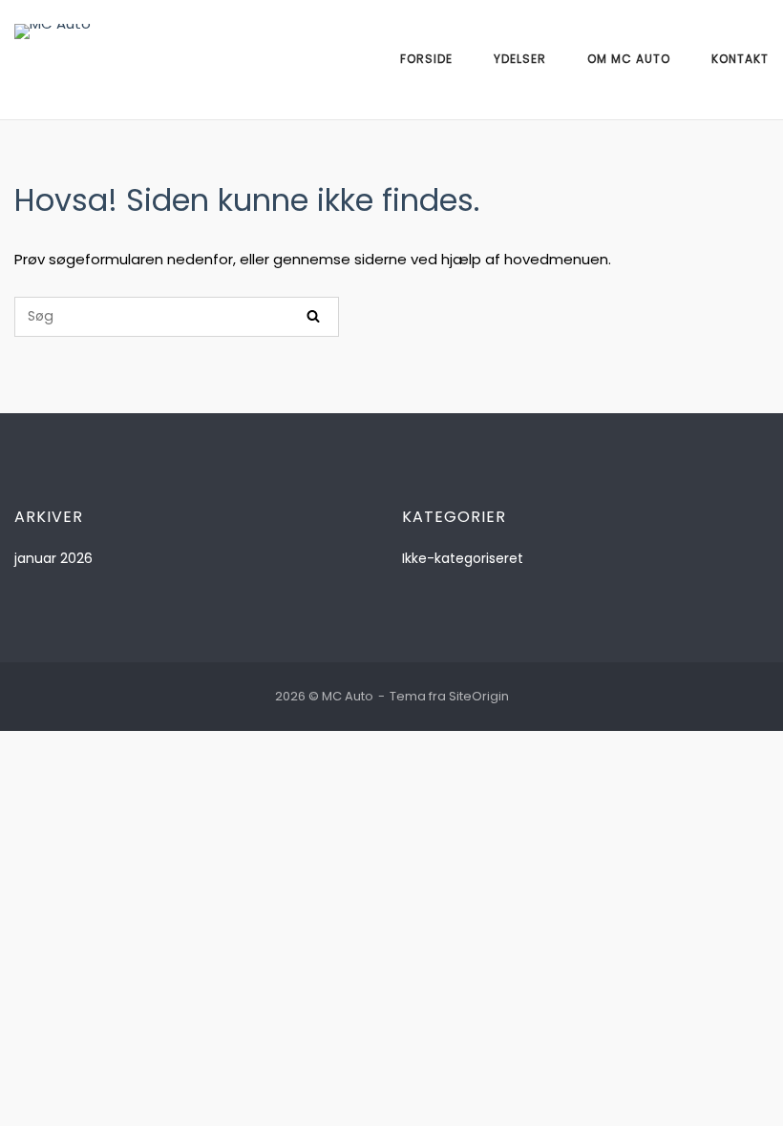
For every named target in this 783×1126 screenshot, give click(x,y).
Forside (426, 59)
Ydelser (520, 59)
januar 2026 (53, 558)
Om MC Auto (628, 59)
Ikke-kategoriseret (462, 558)
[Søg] (313, 317)
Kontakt (740, 59)
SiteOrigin (479, 696)
